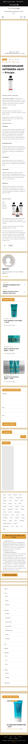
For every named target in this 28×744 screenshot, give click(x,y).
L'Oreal (4, 512)
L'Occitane (22, 509)
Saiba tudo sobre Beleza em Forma (14, 536)
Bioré (20, 494)
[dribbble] (14, 4)
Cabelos (4, 59)
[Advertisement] (14, 36)
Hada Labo (17, 506)
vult (21, 526)
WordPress (15, 740)
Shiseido (15, 523)
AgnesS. (18, 59)
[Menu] (2, 17)
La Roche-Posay (17, 512)
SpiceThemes (14, 741)
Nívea (11, 517)
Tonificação (7, 638)
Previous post (6, 282)
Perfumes (6, 670)
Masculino (7, 677)
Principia (12, 59)
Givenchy (4, 506)
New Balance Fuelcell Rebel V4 (10, 552)
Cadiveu (4, 497)
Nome (3, 407)
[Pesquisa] (21, 17)
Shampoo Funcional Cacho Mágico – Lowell (11, 377)
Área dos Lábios (8, 622)
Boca (6, 656)
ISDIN (23, 506)
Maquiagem (6, 652)
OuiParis (4, 520)
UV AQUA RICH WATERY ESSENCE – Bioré (14, 726)
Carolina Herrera (19, 497)
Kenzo (4, 509)
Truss (12, 526)
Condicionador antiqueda (8, 98)
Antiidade (7, 613)
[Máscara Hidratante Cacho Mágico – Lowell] (14, 339)
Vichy (17, 526)
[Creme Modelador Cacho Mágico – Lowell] (14, 310)
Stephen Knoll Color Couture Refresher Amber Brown (10, 292)
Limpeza (7, 634)
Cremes (6, 600)
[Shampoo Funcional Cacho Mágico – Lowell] (14, 367)
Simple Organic (6, 526)
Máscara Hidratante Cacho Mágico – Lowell (11, 349)
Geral (5, 644)
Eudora (20, 503)
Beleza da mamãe (10, 575)
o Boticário (17, 517)
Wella (4, 529)
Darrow (4, 503)
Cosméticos (6, 610)
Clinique (15, 500)
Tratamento (7, 604)
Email (3, 415)
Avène (9, 494)
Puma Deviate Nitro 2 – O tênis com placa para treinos (15, 562)
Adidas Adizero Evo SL (8, 541)
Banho (6, 596)
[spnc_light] (24, 17)
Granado (10, 506)
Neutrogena (5, 517)
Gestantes (6, 648)
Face (6, 660)
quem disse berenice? (7, 523)
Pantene (10, 520)
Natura (23, 514)
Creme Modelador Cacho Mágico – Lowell (13, 321)
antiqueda (4, 228)
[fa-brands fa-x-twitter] (12, 4)
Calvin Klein (11, 497)
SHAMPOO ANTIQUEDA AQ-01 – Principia (12, 285)
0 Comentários (16, 62)
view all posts (5, 276)
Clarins (10, 500)
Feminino (7, 673)
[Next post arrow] (24, 292)
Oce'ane (23, 517)
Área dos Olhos (8, 626)
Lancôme (10, 512)
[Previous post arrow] (24, 285)
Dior (15, 503)
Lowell (12, 514)
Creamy (21, 500)
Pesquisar (7, 432)
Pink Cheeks (22, 520)
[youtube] (17, 4)
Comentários (4, 393)
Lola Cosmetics (6, 514)
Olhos (6, 664)
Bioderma (15, 494)
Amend (4, 494)
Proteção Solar (7, 683)
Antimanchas (7, 617)
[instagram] (16, 4)
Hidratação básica (8, 630)
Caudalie (4, 500)
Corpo (5, 593)
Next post (5, 289)
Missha (17, 514)
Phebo (16, 520)
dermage (10, 503)
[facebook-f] (10, 4)
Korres (17, 509)
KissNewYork (10, 509)
